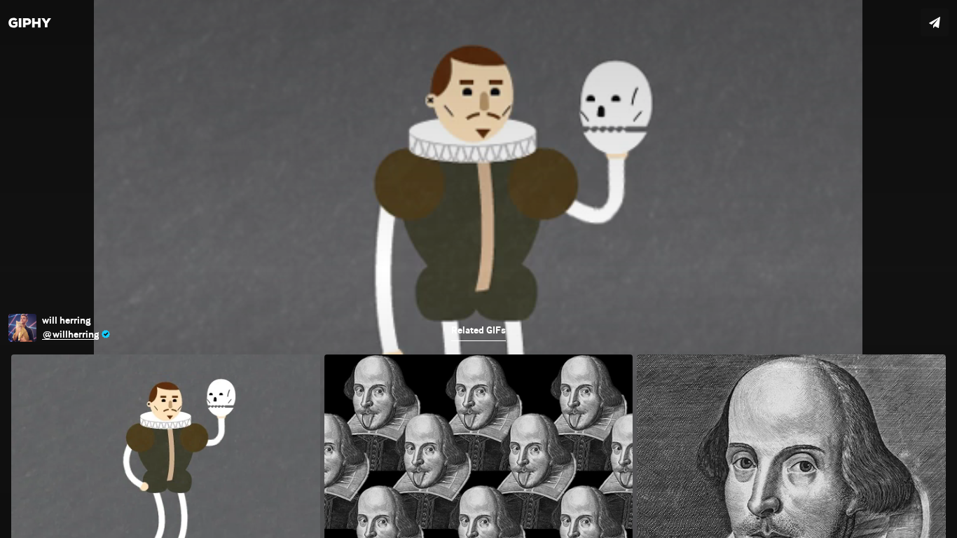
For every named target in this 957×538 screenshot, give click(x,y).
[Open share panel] (935, 22)
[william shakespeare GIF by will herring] (478, 269)
